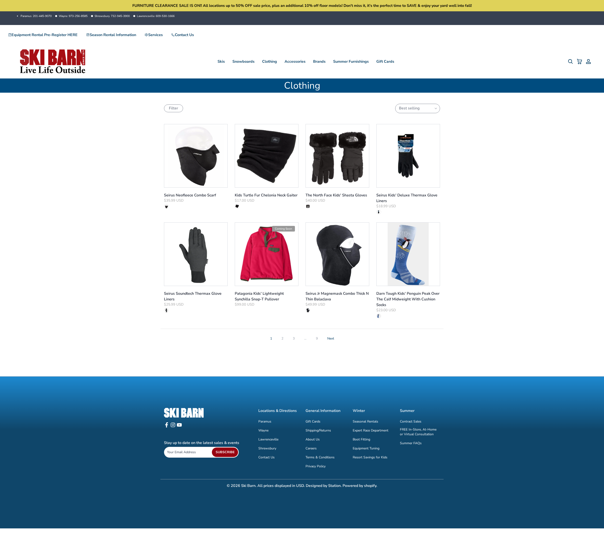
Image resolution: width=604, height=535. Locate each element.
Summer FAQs (411, 443)
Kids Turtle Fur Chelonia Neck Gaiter (266, 195)
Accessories (295, 61)
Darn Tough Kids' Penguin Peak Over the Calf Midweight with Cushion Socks (408, 299)
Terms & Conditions (320, 457)
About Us (313, 439)
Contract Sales (410, 421)
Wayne (73, 16)
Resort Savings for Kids (370, 457)
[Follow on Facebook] (166, 426)
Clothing (269, 61)
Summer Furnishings (351, 61)
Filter (173, 108)
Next (330, 338)
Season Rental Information (113, 34)
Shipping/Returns (318, 430)
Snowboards (243, 61)
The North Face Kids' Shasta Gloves (336, 195)
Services (155, 34)
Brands (319, 61)
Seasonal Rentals (365, 421)
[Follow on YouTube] (179, 426)
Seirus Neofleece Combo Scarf (190, 195)
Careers (311, 448)
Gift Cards (385, 61)
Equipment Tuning (366, 448)
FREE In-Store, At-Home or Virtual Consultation (418, 431)
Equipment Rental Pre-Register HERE (45, 34)
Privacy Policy (316, 466)
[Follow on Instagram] (173, 426)
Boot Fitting (361, 439)
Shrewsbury (112, 16)
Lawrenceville (156, 16)
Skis (221, 61)
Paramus (36, 16)
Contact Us (184, 34)
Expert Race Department (370, 430)
